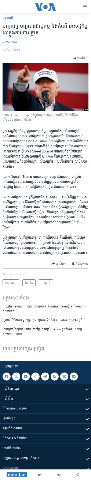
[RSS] (55, 377)
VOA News (10, 42)
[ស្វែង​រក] (78, 474)
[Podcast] (64, 377)
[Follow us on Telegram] (45, 377)
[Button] (80, 58)
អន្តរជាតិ (8, 18)
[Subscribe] (74, 377)
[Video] (39, 474)
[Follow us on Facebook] (7, 377)
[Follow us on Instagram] (35, 377)
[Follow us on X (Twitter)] (16, 377)
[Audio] (58, 474)
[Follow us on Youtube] (26, 377)
